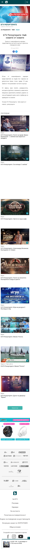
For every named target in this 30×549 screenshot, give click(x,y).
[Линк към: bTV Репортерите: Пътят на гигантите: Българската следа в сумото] (15, 272)
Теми (13, 29)
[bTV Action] (6, 456)
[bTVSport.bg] (22, 466)
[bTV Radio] (15, 481)
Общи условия (15, 527)
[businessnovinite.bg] (24, 462)
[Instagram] (14, 535)
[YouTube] (21, 535)
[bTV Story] (16, 456)
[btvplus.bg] (5, 462)
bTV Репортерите (9, 25)
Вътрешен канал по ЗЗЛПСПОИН (15, 523)
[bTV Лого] (15, 493)
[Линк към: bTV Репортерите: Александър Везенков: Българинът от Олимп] (15, 243)
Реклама (15, 503)
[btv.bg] (5, 452)
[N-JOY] (6, 481)
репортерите (11, 104)
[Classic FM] (11, 486)
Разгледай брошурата (21, 420)
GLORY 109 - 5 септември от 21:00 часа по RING (18, 542)
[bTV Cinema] (22, 452)
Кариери (15, 507)
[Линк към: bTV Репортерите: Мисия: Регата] (15, 331)
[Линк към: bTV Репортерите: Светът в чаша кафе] (15, 213)
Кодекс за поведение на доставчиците (15, 519)
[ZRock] (19, 486)
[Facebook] (8, 535)
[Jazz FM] (24, 481)
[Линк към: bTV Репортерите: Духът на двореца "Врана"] (15, 390)
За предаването (6, 29)
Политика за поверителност (15, 515)
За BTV (15, 499)
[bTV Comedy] (13, 452)
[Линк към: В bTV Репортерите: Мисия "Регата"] (15, 360)
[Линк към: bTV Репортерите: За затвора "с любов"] (15, 159)
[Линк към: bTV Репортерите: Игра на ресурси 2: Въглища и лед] (15, 301)
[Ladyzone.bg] (13, 466)
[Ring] (24, 456)
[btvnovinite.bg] (14, 462)
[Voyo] (5, 466)
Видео (18, 29)
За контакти (15, 511)
